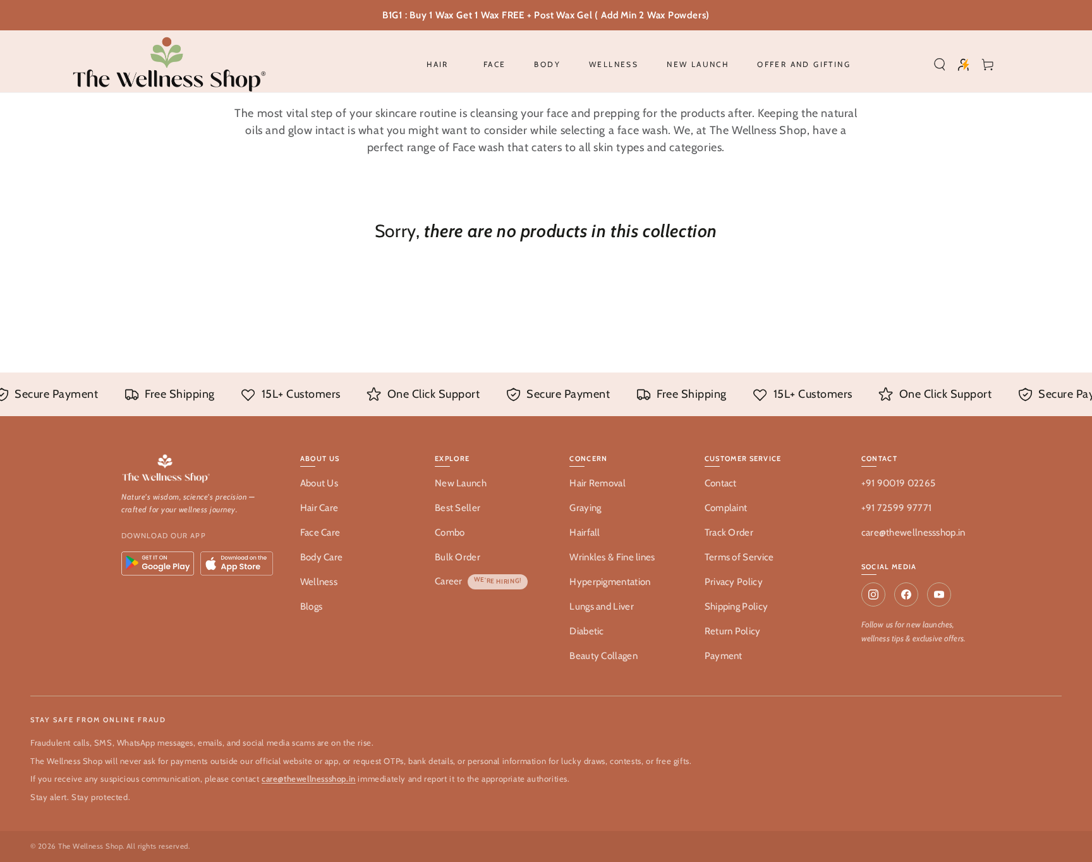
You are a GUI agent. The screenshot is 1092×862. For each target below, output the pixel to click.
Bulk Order (457, 557)
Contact (721, 483)
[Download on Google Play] (157, 563)
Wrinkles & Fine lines (612, 557)
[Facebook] (906, 594)
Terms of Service (739, 557)
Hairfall (584, 532)
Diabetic (586, 631)
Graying (585, 508)
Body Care (321, 557)
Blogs (311, 606)
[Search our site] (939, 64)
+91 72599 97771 (896, 508)
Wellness (318, 582)
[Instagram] (873, 594)
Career (449, 581)
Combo (450, 532)
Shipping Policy (736, 606)
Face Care (320, 532)
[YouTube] (939, 594)
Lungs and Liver (601, 606)
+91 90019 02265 (898, 483)
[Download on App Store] (236, 563)
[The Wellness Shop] (198, 469)
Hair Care (319, 508)
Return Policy (733, 631)
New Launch (461, 483)
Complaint (726, 508)
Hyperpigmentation (609, 582)
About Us (319, 483)
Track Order (729, 532)
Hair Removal (597, 483)
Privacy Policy (734, 582)
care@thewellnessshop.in (913, 532)
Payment (724, 656)
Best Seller (457, 508)
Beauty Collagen (603, 656)
